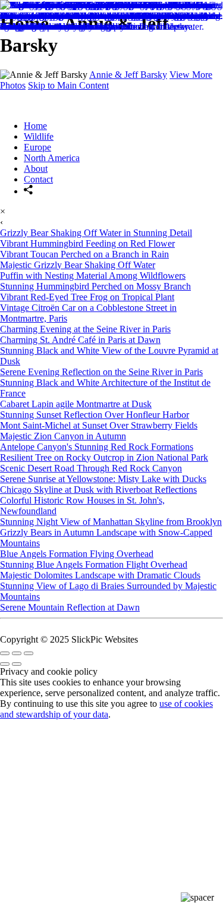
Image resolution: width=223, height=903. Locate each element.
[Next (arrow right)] (16, 664)
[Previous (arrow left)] (5, 664)
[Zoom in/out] (28, 653)
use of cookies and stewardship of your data (106, 709)
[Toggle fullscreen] (16, 653)
